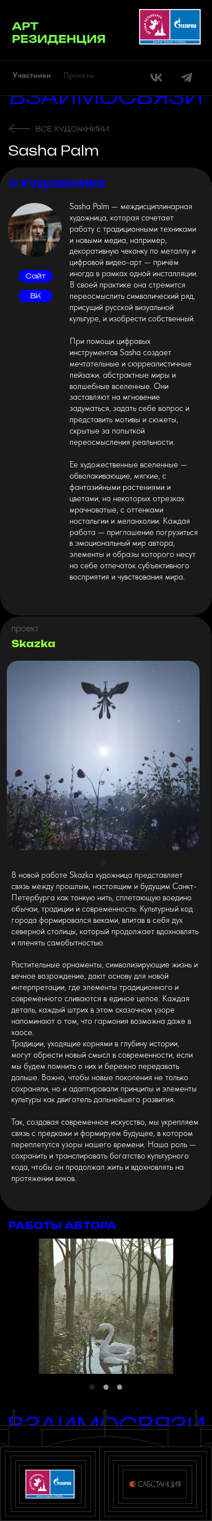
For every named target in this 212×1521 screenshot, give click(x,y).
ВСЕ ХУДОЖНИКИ (72, 129)
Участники (31, 75)
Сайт (35, 276)
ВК (35, 295)
